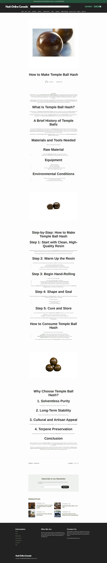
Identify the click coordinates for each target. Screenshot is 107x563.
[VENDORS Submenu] (59, 11)
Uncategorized (36, 463)
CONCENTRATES (46, 11)
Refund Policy (18, 536)
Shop (16, 533)
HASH (29, 11)
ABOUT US (84, 11)
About (16, 531)
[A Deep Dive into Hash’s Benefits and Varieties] (31, 514)
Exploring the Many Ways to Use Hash (70, 506)
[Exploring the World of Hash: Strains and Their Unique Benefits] (57, 514)
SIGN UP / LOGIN (72, 11)
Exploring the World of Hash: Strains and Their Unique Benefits (70, 514)
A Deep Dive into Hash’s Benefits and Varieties (44, 514)
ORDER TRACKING (64, 11)
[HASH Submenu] (30, 11)
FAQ (16, 545)
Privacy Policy (18, 538)
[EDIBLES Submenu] (41, 11)
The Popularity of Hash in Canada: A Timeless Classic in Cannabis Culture (44, 506)
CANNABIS (34, 11)
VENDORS (57, 11)
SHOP (26, 11)
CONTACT (79, 11)
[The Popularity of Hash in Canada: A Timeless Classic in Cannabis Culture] (31, 506)
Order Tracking (18, 540)
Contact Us (17, 542)
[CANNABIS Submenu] (36, 11)
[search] (70, 7)
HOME (22, 11)
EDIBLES (39, 11)
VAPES (52, 11)
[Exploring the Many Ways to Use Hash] (57, 506)
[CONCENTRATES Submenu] (49, 11)
